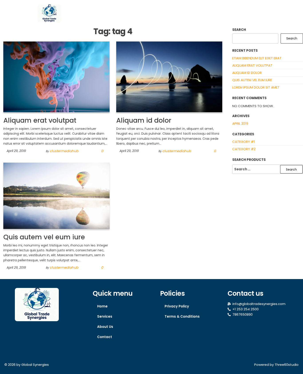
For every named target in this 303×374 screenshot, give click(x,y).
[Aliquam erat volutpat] (56, 76)
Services (209, 13)
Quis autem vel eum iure (44, 237)
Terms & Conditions (182, 316)
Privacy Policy (177, 306)
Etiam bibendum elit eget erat (256, 58)
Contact (262, 13)
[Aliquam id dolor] (169, 76)
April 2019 (240, 123)
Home (186, 13)
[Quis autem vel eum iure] (56, 195)
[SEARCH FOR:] (267, 169)
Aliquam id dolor (143, 120)
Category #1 (243, 141)
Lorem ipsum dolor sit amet (255, 87)
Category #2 (244, 149)
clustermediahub (64, 151)
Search (239, 29)
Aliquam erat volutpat (39, 120)
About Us (236, 13)
